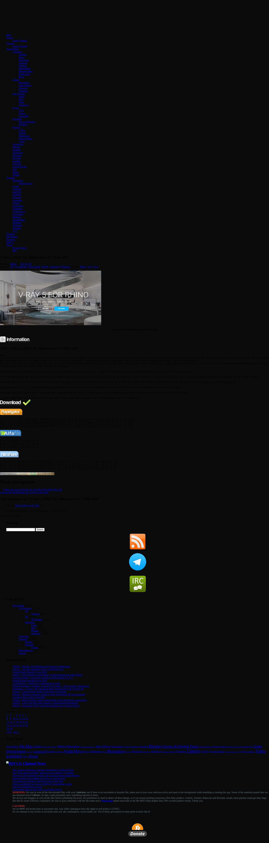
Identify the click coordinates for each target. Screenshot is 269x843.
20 (23, 722)
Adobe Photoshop (68, 746)
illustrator (23, 91)
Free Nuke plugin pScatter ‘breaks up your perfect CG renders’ (43, 772)
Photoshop (24, 82)
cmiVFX (16, 192)
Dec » (16, 732)
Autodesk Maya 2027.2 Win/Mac (28, 697)
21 (26, 722)
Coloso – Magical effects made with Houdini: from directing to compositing (49, 700)
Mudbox (23, 65)
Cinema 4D (170, 746)
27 (23, 725)
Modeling (95, 751)
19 (20, 722)
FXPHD (16, 194)
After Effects (102, 746)
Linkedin (16, 189)
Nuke (21, 102)
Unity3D (16, 163)
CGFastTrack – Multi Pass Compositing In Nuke (36, 683)
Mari (21, 99)
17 (14, 722)
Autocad (23, 63)
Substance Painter (169, 752)
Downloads (34, 266)
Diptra (13, 264)
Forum (9, 37)
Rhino (15, 172)
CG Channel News (31, 763)
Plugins (16, 127)
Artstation (133, 747)
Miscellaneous (26, 650)
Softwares (55, 266)
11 (17, 718)
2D (11, 266)
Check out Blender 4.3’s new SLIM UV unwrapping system (42, 784)
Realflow (23, 124)
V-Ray (22, 130)
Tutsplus (16, 228)
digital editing (205, 747)
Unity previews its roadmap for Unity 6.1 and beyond (38, 778)
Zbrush (15, 175)
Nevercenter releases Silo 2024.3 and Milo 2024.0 (37, 789)
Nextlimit (17, 119)
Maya (21, 57)
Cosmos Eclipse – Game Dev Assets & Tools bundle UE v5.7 (42, 677)
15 (8, 722)
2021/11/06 (25, 264)
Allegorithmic (25, 138)
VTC (15, 231)
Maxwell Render (27, 121)
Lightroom (59, 752)
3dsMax (23, 54)
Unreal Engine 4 (231, 752)
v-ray (89, 266)
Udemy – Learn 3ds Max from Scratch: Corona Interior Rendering (45, 703)
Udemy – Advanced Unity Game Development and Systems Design (45, 705)
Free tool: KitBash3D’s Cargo (27, 786)
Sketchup (17, 155)
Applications (12, 49)
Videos (34, 647)
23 (11, 725)
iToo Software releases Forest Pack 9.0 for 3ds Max (37, 781)
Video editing (248, 751)
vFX (239, 752)
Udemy (16, 203)
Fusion (22, 113)
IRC (14, 250)
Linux (34, 625)
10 (14, 718)
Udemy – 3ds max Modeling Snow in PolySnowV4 (38, 669)
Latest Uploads (19, 46)
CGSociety (17, 206)
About (9, 245)
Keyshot (16, 158)
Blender (16, 147)
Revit (21, 77)
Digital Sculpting (233, 747)
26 (20, 725)
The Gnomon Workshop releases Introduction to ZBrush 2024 (42, 770)
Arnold (22, 133)
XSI (14, 169)
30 (11, 729)
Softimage (24, 60)
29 (8, 729)
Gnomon (16, 197)
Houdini (16, 149)
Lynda (15, 186)
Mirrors (86, 752)
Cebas (22, 141)
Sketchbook (24, 68)
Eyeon (15, 107)
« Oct (9, 732)
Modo (22, 96)
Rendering (146, 752)
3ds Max (26, 746)
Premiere (23, 88)
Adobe (15, 79)
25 (17, 725)
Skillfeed (16, 222)
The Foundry (18, 93)
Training (181, 751)
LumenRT (24, 116)
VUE (21, 110)
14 (26, 718)
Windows (65, 266)
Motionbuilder (26, 71)
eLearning (244, 747)
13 (23, 718)
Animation (117, 746)
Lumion (16, 161)
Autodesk (17, 51)
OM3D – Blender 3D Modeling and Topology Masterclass (41, 666)
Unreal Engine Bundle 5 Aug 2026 (29, 672)
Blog (8, 35)
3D (26, 616)
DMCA (10, 242)
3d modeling (12, 746)
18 (17, 722)
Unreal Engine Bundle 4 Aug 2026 (29, 680)
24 (14, 725)
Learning (23, 639)
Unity (204, 751)
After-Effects (25, 85)
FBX (251, 747)
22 (8, 725)
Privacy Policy (19, 248)
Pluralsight (17, 180)
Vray (96, 266)
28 (26, 725)
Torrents (10, 43)
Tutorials (10, 178)
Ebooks (28, 642)
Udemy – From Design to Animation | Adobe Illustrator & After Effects (47, 674)
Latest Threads (19, 40)
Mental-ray (24, 135)
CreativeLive (18, 211)
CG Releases (21, 266)
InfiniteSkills (18, 220)
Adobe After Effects (49, 747)
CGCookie (17, 214)
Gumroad (17, 200)
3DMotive (17, 208)
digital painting (219, 746)
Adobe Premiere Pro (87, 747)
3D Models (11, 236)
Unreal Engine (19, 166)
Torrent (22, 653)
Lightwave (17, 152)
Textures (10, 234)
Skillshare (17, 225)
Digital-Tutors (25, 183)
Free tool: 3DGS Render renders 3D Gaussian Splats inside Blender (45, 775)
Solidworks (24, 74)
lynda (68, 751)
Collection (24, 636)
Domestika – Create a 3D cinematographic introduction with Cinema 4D (48, 689)
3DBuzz (16, 217)
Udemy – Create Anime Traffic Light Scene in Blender (39, 691)
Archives (10, 239)
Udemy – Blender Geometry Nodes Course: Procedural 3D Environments (48, 694)
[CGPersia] (27, 474)
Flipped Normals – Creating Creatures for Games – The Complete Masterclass (50, 686)
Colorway (23, 105)
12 (20, 718)
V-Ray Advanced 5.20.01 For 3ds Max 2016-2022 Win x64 (32, 489)
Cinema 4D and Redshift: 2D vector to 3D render (24, 492)
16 (11, 722)
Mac (33, 628)
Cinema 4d (17, 144)
